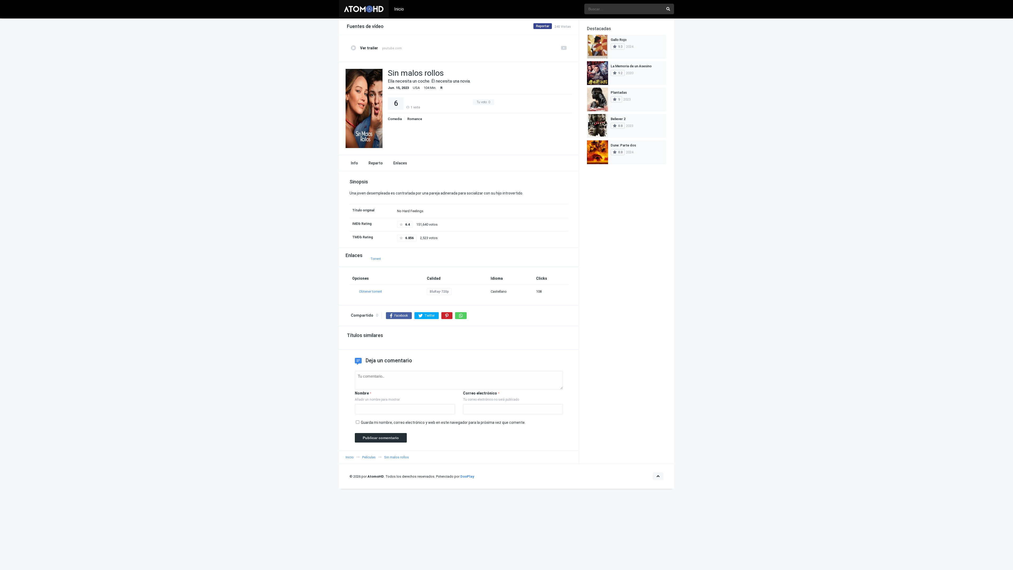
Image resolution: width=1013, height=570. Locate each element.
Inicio (399, 9)
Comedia (395, 119)
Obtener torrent (370, 291)
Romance (414, 119)
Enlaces (400, 163)
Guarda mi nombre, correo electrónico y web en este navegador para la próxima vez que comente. (443, 422)
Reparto (376, 163)
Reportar (542, 26)
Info (354, 163)
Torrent (375, 259)
